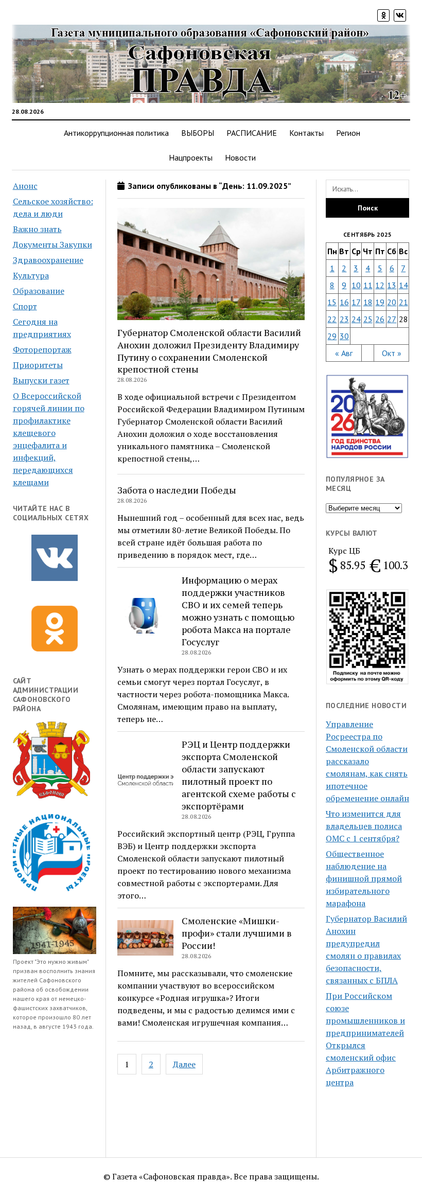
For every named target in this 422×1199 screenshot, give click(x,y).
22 (332, 319)
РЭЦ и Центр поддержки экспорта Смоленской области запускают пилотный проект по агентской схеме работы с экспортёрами (239, 775)
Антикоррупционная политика (116, 133)
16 (344, 302)
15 (332, 302)
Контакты (306, 133)
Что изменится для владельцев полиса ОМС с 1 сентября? (364, 826)
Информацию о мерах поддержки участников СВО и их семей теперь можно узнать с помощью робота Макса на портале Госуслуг (238, 611)
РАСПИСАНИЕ (251, 133)
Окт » (391, 353)
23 (344, 319)
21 (403, 302)
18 (368, 302)
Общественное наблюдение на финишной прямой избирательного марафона (364, 878)
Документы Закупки (52, 244)
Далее (184, 1064)
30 (344, 336)
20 (391, 302)
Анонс (25, 185)
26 (379, 319)
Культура (31, 275)
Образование (38, 290)
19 (379, 302)
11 (368, 285)
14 (403, 285)
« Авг (344, 353)
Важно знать (37, 229)
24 (356, 319)
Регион (348, 133)
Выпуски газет (41, 380)
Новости (240, 157)
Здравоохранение (48, 260)
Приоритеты (38, 365)
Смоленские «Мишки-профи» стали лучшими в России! (237, 932)
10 (356, 285)
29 (332, 336)
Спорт (25, 306)
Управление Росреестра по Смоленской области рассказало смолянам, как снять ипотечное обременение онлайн (367, 761)
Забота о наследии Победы (176, 490)
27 (391, 319)
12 (379, 285)
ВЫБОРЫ (197, 133)
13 (391, 285)
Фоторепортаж (42, 349)
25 (368, 319)
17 (356, 302)
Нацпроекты (191, 157)
